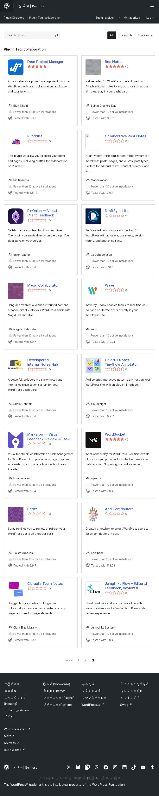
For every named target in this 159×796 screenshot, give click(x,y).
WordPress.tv (93, 705)
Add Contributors (119, 509)
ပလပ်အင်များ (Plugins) (58, 698)
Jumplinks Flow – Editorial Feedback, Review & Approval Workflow (126, 586)
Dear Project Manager (45, 62)
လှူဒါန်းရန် (130, 698)
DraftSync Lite (117, 211)
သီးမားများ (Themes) (55, 691)
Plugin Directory (14, 17)
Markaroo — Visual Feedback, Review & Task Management (48, 436)
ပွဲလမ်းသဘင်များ (131, 691)
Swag (126, 705)
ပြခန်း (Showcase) (56, 684)
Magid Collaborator (43, 285)
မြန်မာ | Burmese (25, 767)
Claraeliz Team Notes (45, 584)
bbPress (12, 743)
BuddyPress (14, 750)
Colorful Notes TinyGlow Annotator (121, 362)
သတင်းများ (10, 691)
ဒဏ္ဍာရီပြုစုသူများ (93, 698)
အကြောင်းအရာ (11, 684)
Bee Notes (113, 62)
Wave (109, 285)
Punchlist (34, 136)
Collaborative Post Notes (125, 136)
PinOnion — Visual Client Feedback (42, 213)
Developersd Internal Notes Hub (42, 362)
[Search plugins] (56, 35)
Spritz (32, 509)
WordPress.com (17, 729)
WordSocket (115, 434)
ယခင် (69, 660)
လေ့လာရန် (87, 684)
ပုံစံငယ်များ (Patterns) (58, 705)
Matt (9, 736)
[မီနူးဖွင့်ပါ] (153, 6)
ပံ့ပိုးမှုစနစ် (90, 691)
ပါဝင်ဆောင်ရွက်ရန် (134, 684)
